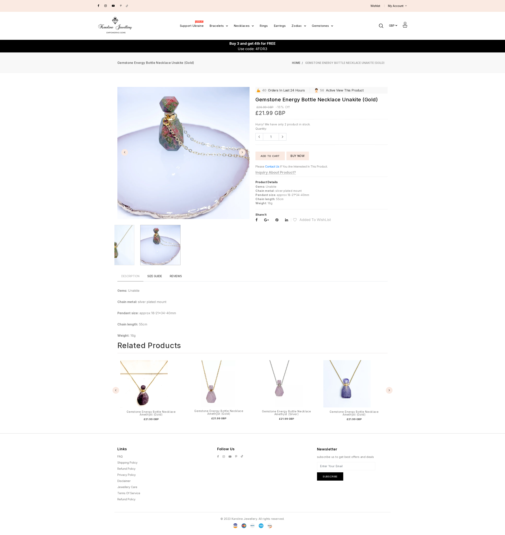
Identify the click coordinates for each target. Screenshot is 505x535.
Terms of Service (128, 493)
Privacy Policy (126, 474)
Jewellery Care (127, 487)
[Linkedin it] (286, 220)
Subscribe (330, 476)
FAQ (120, 456)
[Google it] (266, 220)
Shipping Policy (127, 462)
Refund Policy (126, 468)
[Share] (256, 220)
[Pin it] (276, 220)
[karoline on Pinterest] (121, 5)
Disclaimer (124, 481)
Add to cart (270, 156)
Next (242, 152)
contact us (272, 166)
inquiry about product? (275, 172)
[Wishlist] (292, 220)
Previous (124, 152)
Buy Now (298, 156)
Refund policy (126, 499)
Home (296, 62)
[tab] (130, 276)
